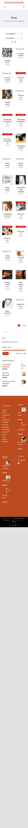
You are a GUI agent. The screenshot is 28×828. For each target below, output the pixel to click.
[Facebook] (18, 460)
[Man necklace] (7, 300)
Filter (5, 353)
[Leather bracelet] (20, 251)
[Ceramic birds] (7, 49)
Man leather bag (20, 284)
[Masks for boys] (20, 300)
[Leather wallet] (7, 271)
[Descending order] (21, 33)
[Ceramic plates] (7, 91)
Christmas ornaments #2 (21, 122)
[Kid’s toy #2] (7, 227)
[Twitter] (21, 460)
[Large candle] (6, 251)
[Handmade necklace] (7, 202)
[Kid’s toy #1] (21, 202)
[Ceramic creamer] (6, 73)
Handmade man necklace (21, 190)
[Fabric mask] (6, 159)
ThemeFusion (6, 520)
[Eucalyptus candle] (21, 134)
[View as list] (15, 41)
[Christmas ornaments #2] (20, 115)
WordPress (14, 521)
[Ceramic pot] (20, 91)
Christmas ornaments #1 (7, 122)
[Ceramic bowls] (20, 49)
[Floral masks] (7, 176)
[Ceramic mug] (20, 73)
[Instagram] (24, 460)
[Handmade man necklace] (21, 176)
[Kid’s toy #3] (20, 227)
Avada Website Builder (19, 518)
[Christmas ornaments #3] (6, 134)
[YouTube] (18, 463)
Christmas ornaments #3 (7, 141)
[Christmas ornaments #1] (6, 115)
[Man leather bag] (21, 271)
